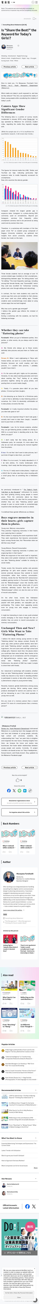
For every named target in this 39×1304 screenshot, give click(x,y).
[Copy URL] (30, 791)
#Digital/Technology (22, 56)
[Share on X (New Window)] (14, 791)
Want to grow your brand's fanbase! (13, 1155)
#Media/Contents (5, 58)
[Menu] (36, 2)
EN (14, 2)
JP (11, 2)
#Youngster (33, 58)
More (35, 1168)
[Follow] (18, 45)
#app (28, 58)
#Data (11, 60)
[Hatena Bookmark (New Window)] (25, 791)
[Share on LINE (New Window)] (19, 791)
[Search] (33, 2)
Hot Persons (7, 1178)
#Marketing (4, 56)
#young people (5, 60)
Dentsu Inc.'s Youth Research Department (19, 85)
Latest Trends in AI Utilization (11, 1150)
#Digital (24, 58)
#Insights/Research (16, 58)
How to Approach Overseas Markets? (13, 1161)
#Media (16, 60)
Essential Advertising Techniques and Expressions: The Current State (19, 1144)
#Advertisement (12, 56)
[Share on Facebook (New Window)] (9, 791)
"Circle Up (30, 119)
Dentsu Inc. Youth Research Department (15, 728)
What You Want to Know (12, 1138)
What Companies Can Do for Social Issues (15, 1166)
